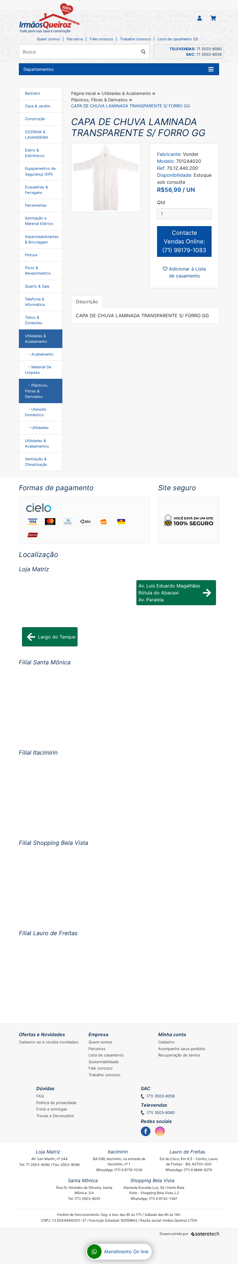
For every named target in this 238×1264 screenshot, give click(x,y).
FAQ (40, 1096)
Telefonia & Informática (35, 302)
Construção (35, 119)
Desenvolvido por (174, 1233)
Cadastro (166, 1042)
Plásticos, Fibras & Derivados (99, 99)
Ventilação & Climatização (36, 462)
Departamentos (39, 69)
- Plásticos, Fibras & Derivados (36, 391)
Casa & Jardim (37, 106)
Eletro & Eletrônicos (35, 153)
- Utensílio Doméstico (35, 412)
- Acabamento (39, 354)
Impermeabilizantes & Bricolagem (42, 239)
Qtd (161, 202)
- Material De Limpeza (38, 370)
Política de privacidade (56, 1102)
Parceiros (75, 39)
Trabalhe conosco (135, 39)
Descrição (87, 301)
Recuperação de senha (179, 1055)
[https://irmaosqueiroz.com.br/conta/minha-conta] (199, 18)
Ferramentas (36, 205)
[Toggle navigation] (211, 69)
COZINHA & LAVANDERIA (36, 135)
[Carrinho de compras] (213, 18)
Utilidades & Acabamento (36, 339)
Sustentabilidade (104, 1061)
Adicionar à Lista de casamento (186, 272)
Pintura (31, 255)
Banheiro (32, 93)
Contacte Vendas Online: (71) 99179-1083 (184, 241)
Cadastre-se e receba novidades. (49, 1042)
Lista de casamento (106, 1055)
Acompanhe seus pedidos (181, 1048)
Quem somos (48, 39)
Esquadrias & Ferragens (36, 190)
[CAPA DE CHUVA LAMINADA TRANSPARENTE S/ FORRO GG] (106, 177)
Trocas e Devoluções (55, 1115)
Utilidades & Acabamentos (37, 443)
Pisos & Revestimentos (38, 270)
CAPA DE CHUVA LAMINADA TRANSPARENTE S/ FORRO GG (130, 105)
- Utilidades (37, 427)
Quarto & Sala (37, 286)
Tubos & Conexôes (33, 320)
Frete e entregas (51, 1109)
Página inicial (83, 93)
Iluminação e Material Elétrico (39, 221)
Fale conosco (101, 39)
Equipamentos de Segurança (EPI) (40, 171)
